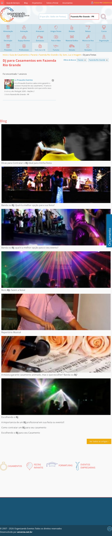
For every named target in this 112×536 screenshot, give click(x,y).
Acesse (96, 2)
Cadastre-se (107, 2)
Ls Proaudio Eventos (23, 80)
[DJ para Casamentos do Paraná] (107, 60)
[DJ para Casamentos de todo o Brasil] (85, 60)
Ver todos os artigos (98, 441)
